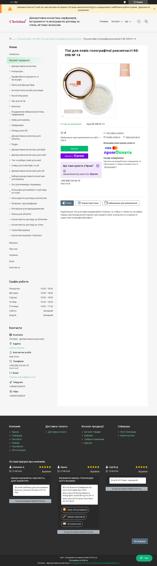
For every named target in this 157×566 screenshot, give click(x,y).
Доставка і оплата (57, 432)
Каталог (116, 21)
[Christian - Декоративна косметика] (18, 21)
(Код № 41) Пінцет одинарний (124, 480)
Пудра (14, 144)
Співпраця (17, 435)
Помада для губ (19, 130)
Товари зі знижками (94, 439)
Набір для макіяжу (20, 120)
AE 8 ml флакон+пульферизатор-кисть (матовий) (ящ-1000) (77, 488)
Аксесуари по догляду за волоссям (29, 198)
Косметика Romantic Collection (26, 235)
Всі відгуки (139, 541)
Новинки (14, 54)
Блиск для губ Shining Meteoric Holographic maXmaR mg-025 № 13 (78, 494)
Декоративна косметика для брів (28, 149)
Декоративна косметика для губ (27, 171)
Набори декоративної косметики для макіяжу (28, 177)
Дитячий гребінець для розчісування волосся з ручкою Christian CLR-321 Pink (31, 489)
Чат (146, 558)
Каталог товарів (92, 432)
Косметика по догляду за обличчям (29, 219)
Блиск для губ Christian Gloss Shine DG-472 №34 (78, 500)
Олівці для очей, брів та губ (25, 165)
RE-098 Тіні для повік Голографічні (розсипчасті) (57, 39)
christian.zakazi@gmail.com (22, 377)
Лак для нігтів (18, 101)
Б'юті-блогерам (128, 432)
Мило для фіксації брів (22, 85)
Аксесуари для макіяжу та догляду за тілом (29, 191)
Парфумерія (17, 125)
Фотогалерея (19, 450)
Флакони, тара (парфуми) (24, 203)
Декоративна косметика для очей (28, 155)
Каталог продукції (19, 60)
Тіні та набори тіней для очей (26, 160)
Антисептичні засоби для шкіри (27, 90)
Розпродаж (17, 71)
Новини (13, 255)
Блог (12, 261)
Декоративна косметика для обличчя (26, 137)
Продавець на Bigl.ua (78, 560)
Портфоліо (17, 446)
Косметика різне (19, 95)
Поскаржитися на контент (82, 563)
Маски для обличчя (21, 214)
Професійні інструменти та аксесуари (25, 78)
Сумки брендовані (20, 230)
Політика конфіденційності (107, 563)
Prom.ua (93, 557)
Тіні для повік (24, 39)
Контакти (14, 267)
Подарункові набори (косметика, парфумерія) (27, 113)
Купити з (69, 156)
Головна (104, 21)
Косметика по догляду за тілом (27, 225)
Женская (15, 106)
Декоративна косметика (23, 66)
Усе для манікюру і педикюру (26, 184)
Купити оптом (127, 435)
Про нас (13, 249)
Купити (74, 148)
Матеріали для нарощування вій (27, 208)
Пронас (15, 432)
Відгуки (13, 242)
